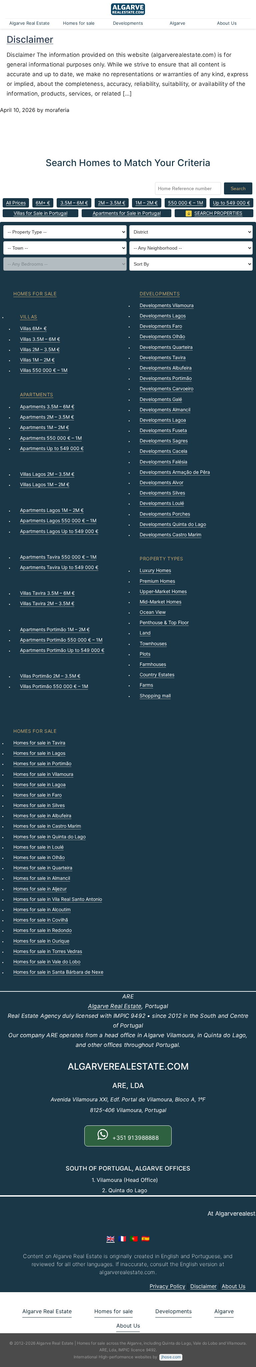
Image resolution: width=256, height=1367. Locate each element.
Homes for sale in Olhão (39, 857)
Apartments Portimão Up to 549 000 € (62, 650)
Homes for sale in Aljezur (40, 889)
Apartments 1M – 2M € (44, 427)
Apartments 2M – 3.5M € (47, 417)
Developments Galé (161, 399)
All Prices (16, 203)
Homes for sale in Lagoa (39, 784)
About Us (227, 23)
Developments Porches (165, 514)
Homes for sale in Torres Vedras (47, 951)
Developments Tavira (163, 357)
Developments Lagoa (163, 420)
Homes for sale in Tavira (39, 742)
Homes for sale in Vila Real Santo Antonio (57, 899)
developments (160, 293)
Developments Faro (161, 326)
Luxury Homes (155, 570)
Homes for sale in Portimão (42, 763)
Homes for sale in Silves (39, 805)
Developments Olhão (162, 336)
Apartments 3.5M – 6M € (47, 406)
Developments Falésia (163, 461)
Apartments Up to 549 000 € (52, 448)
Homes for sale (79, 23)
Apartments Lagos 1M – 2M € (52, 510)
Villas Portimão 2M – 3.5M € (50, 676)
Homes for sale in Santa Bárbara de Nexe (58, 972)
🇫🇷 (122, 1239)
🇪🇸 (145, 1239)
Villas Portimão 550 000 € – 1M (54, 686)
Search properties (218, 213)
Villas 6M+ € (33, 328)
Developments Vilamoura (167, 305)
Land (145, 633)
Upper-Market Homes (163, 591)
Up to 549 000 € (231, 203)
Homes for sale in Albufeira (42, 815)
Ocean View (153, 612)
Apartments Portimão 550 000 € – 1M (61, 640)
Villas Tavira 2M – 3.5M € (47, 603)
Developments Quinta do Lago (173, 524)
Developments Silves (162, 493)
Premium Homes (157, 581)
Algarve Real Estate (29, 23)
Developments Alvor (161, 482)
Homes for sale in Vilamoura (43, 774)
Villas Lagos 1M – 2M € (44, 484)
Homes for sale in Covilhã (40, 920)
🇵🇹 (134, 1239)
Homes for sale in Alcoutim (42, 909)
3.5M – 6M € (74, 203)
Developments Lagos (163, 315)
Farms (146, 685)
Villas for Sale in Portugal (40, 213)
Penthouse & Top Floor (164, 622)
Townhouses (153, 643)
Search (238, 188)
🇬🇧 (110, 1239)
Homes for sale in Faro (37, 795)
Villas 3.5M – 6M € (40, 339)
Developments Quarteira (166, 347)
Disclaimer (30, 39)
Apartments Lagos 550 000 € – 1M (58, 520)
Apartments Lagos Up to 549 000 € (59, 531)
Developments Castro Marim (170, 534)
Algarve (177, 23)
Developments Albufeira (166, 368)
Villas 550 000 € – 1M (43, 370)
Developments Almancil (165, 409)
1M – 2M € (146, 203)
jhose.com (171, 1356)
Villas (28, 316)
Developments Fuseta (163, 430)
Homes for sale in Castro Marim (47, 826)
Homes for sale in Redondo (42, 930)
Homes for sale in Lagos (39, 753)
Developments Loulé (162, 503)
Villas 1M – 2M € (37, 360)
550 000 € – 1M (185, 203)
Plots (145, 654)
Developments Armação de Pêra (175, 472)
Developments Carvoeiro (166, 388)
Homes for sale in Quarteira (42, 867)
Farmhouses (153, 664)
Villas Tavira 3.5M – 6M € (47, 593)
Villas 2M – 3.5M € (40, 349)
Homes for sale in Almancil (41, 878)
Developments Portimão (166, 378)
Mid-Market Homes (160, 601)
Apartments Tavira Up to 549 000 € (59, 567)
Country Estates (157, 674)
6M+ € (43, 203)
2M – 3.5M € (111, 203)
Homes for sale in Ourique (41, 941)
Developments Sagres (164, 440)
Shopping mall (155, 695)
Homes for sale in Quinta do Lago (49, 836)
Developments (128, 23)
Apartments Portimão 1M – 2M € (55, 629)
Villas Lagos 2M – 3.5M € (47, 474)
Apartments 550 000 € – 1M (51, 438)
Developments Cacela (163, 451)
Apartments (36, 394)
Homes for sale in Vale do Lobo (46, 961)
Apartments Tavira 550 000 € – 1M (58, 557)
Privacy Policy (167, 1286)
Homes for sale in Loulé (38, 847)
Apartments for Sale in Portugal (127, 213)
